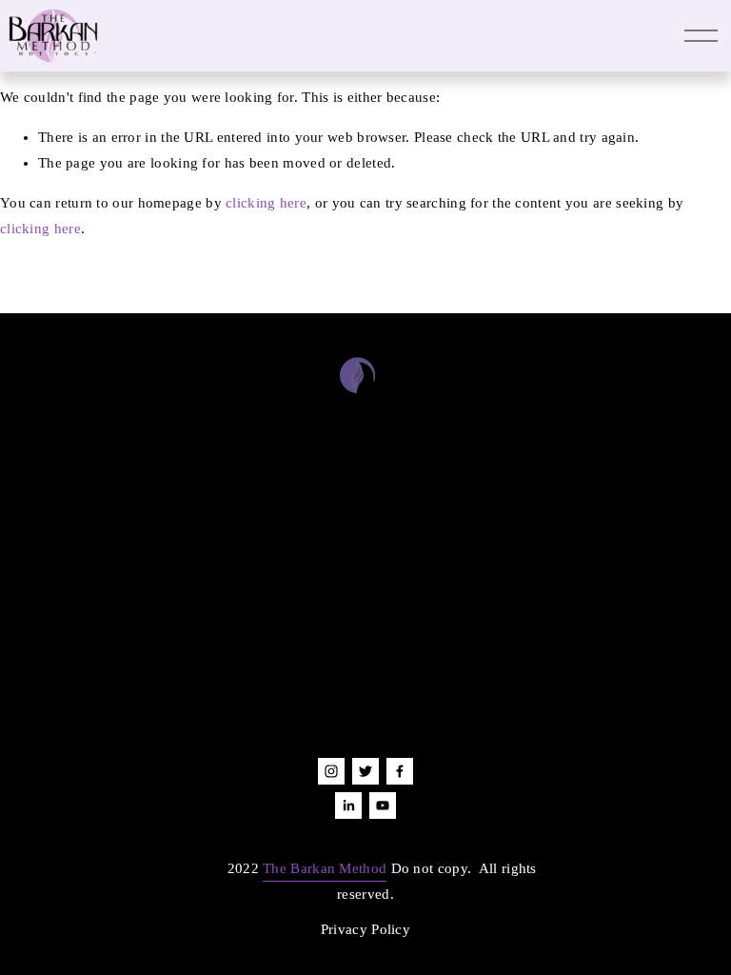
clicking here (266, 202)
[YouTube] (382, 805)
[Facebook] (399, 771)
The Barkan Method (324, 868)
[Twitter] (365, 771)
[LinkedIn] (348, 805)
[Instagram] (331, 771)
